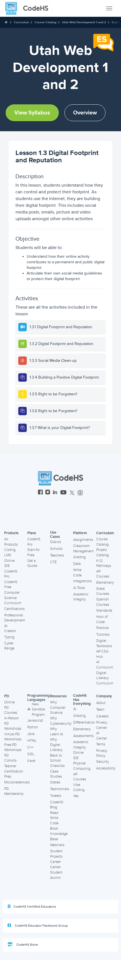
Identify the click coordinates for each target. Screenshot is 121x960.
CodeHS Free (10, 585)
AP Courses (102, 574)
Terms (100, 744)
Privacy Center (101, 725)
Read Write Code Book (54, 821)
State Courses (102, 591)
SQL (30, 754)
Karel (31, 761)
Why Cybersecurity (60, 721)
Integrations (82, 581)
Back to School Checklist (57, 760)
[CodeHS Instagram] (47, 493)
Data (77, 564)
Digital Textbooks (104, 643)
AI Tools (79, 588)
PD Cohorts (10, 758)
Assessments (83, 736)
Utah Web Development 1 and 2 (84, 22)
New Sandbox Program (38, 709)
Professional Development (14, 618)
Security (102, 761)
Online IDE (9, 563)
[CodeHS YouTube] (63, 493)
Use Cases (55, 535)
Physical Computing (81, 766)
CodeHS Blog (56, 805)
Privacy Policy (101, 753)
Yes (76, 796)
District (55, 542)
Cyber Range (9, 646)
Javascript (35, 720)
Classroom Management (83, 548)
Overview (85, 112)
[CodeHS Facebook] (40, 493)
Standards (104, 610)
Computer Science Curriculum (12, 597)
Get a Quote (32, 563)
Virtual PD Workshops (12, 737)
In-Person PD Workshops (12, 723)
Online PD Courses (10, 707)
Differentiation (84, 722)
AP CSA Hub (102, 654)
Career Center (55, 864)
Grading (79, 557)
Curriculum (21, 22)
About (101, 703)
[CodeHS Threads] (80, 493)
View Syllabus (32, 112)
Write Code (77, 573)
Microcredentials (17, 782)
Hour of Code (101, 619)
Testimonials (59, 789)
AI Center (101, 736)
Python (32, 727)
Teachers (57, 555)
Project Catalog (102, 552)
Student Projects (56, 854)
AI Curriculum (104, 665)
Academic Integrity (80, 597)
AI (74, 709)
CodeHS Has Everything (82, 700)
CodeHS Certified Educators (35, 907)
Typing (9, 637)
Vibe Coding (78, 787)
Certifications (14, 609)
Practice (102, 628)
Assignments (83, 539)
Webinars (57, 845)
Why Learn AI (56, 731)
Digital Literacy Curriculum (104, 678)
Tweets (55, 796)
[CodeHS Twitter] (72, 493)
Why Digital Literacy (56, 744)
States (55, 782)
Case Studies (56, 774)
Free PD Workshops (12, 747)
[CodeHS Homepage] (29, 8)
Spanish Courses (102, 602)
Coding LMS (9, 552)
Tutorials (102, 634)
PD (6, 696)
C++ (30, 747)
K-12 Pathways (103, 563)
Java (31, 734)
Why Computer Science (58, 707)
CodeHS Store (26, 945)
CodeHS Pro (10, 574)
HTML (32, 740)
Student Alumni (56, 875)
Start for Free (33, 552)
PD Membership (13, 791)
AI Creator (10, 628)
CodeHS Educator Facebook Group (41, 926)
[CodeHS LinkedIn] (55, 493)
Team (100, 709)
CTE (53, 562)
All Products (11, 542)
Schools (56, 548)
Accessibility (105, 768)
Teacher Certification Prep (13, 771)
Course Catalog (45, 22)
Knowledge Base (59, 836)
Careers (102, 716)
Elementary (105, 582)
